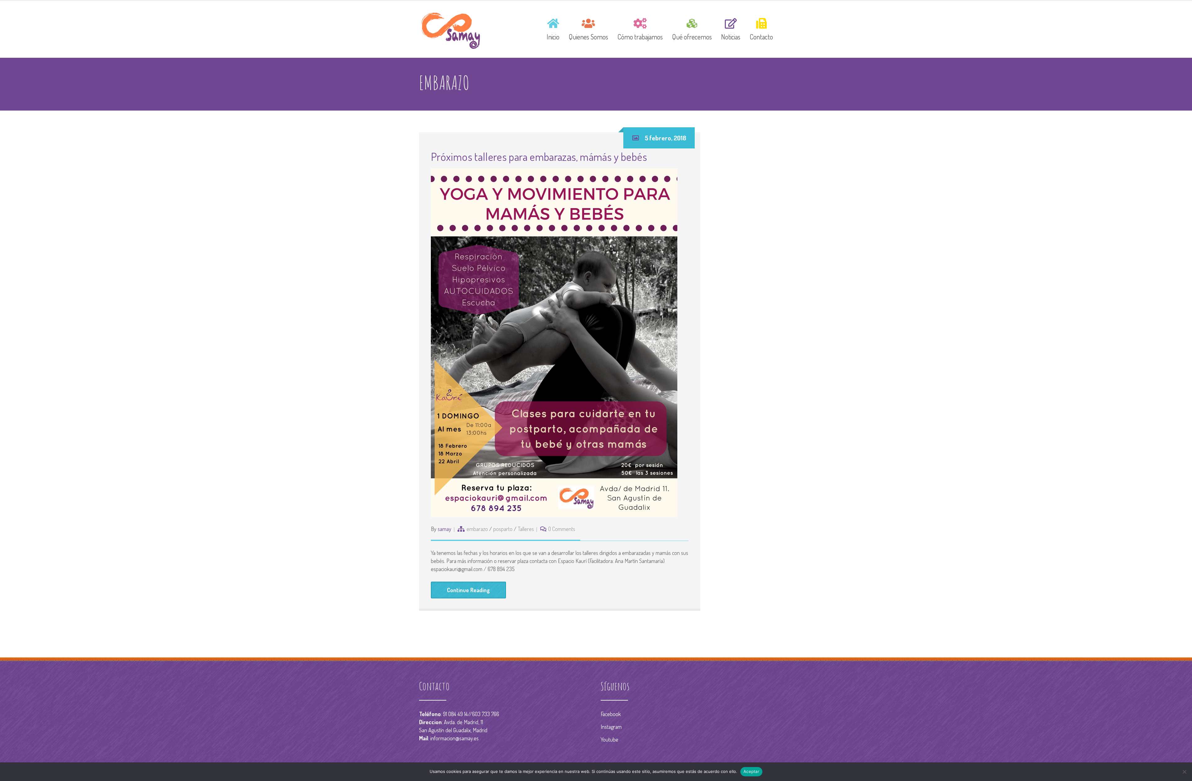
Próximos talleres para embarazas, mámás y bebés (539, 156)
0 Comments (561, 528)
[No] (1184, 772)
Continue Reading (468, 590)
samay (444, 528)
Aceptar (751, 771)
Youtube (609, 739)
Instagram (611, 726)
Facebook (611, 714)
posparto (502, 528)
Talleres (526, 528)
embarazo (477, 528)
